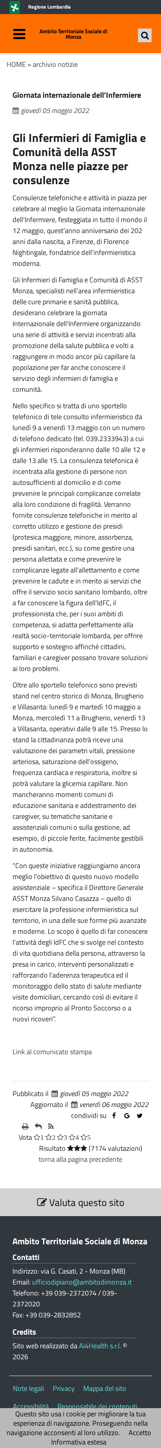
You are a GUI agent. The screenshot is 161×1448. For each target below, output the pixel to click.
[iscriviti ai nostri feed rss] (51, 1126)
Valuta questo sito (85, 1202)
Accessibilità (31, 1406)
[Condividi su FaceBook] (114, 1116)
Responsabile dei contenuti (97, 1406)
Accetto (140, 1432)
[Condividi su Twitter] (140, 1116)
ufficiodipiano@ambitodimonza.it (82, 1282)
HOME (16, 64)
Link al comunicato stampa (52, 1051)
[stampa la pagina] (25, 1126)
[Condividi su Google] (127, 1116)
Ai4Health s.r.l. (100, 1345)
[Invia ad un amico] (38, 1126)
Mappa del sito (104, 1388)
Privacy (64, 1388)
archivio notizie (55, 64)
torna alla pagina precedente (80, 1159)
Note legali (28, 1388)
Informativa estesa (78, 1442)
